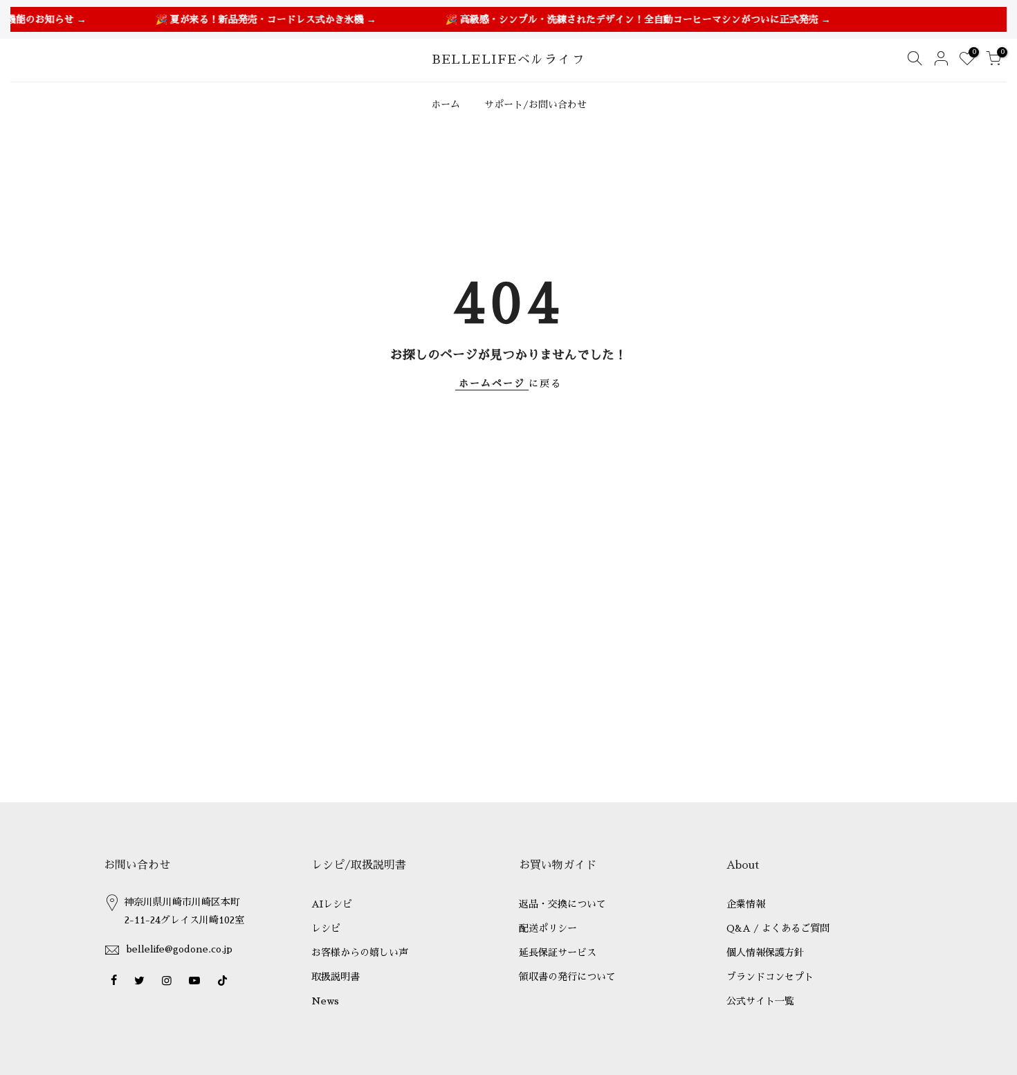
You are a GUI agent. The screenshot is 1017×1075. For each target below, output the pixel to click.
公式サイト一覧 (760, 1001)
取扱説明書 (335, 977)
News (325, 1001)
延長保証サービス (557, 952)
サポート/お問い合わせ (535, 104)
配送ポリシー (548, 928)
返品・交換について (562, 904)
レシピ (325, 928)
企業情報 (745, 904)
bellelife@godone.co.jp (179, 949)
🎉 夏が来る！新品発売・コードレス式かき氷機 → (255, 19)
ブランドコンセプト (770, 977)
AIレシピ (331, 904)
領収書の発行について (567, 977)
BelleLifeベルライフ (509, 60)
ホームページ (492, 383)
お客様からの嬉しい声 (359, 952)
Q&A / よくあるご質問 (778, 928)
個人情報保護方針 (765, 952)
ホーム (445, 104)
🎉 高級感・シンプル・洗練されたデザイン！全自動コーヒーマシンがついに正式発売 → (628, 19)
